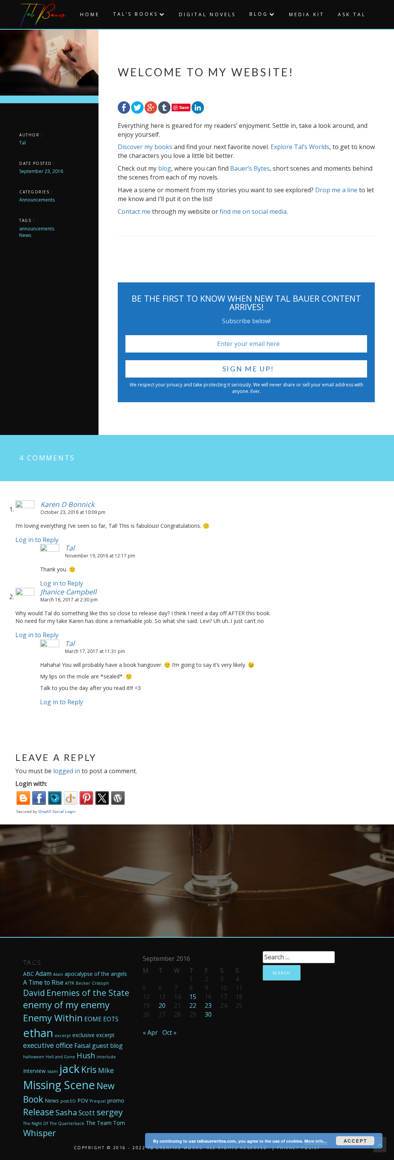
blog (164, 168)
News (52, 1100)
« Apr (150, 1032)
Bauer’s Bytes (250, 168)
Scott (86, 1112)
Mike (106, 1070)
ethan (38, 1032)
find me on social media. (254, 211)
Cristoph (100, 983)
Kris (89, 1069)
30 (208, 1014)
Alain (58, 974)
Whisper (39, 1132)
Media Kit (306, 14)
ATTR (69, 983)
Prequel (98, 1101)
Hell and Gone (60, 1056)
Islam (52, 1071)
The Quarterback (67, 1123)
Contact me (134, 211)
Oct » (169, 1032)
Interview (34, 1070)
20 (162, 1005)
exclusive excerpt (93, 1035)
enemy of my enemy (66, 1005)
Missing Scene (59, 1084)
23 (208, 1005)
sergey (110, 1112)
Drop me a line (337, 190)
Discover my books (145, 147)
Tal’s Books (135, 14)
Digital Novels (207, 14)
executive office (48, 1045)
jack (69, 1068)
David (34, 992)
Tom (119, 1122)
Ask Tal (352, 14)
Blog (258, 14)
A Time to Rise (43, 982)
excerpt (63, 1035)
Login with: (31, 783)
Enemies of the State (88, 992)
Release (38, 1112)
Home (90, 14)
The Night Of (35, 1123)
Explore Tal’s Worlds (299, 147)
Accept (355, 1140)
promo (115, 1100)
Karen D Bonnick (67, 504)
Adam (43, 973)
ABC (28, 973)
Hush (86, 1056)
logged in (66, 771)
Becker (83, 983)
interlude (106, 1056)
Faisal (82, 1045)
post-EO (68, 1101)
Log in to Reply (36, 540)
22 (192, 1005)
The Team (99, 1122)
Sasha (66, 1112)
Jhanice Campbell (68, 591)
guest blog (107, 1045)
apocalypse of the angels (96, 973)
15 (192, 996)
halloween (33, 1056)
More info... (315, 1141)
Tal (22, 142)
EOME (93, 1019)
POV (82, 1100)
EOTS (111, 1019)
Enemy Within (53, 1018)
